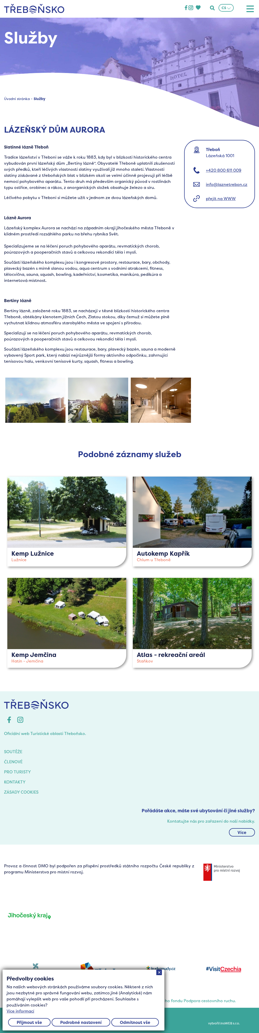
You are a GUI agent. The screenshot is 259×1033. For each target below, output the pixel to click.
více (66, 522)
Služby (39, 98)
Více (242, 832)
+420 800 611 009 (223, 170)
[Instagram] (190, 8)
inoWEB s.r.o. (230, 1023)
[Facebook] (186, 8)
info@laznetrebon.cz (226, 184)
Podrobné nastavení (81, 1022)
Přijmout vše (29, 1022)
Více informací (20, 1011)
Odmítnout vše (135, 1022)
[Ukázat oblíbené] (198, 8)
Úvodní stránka (17, 98)
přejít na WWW (221, 198)
